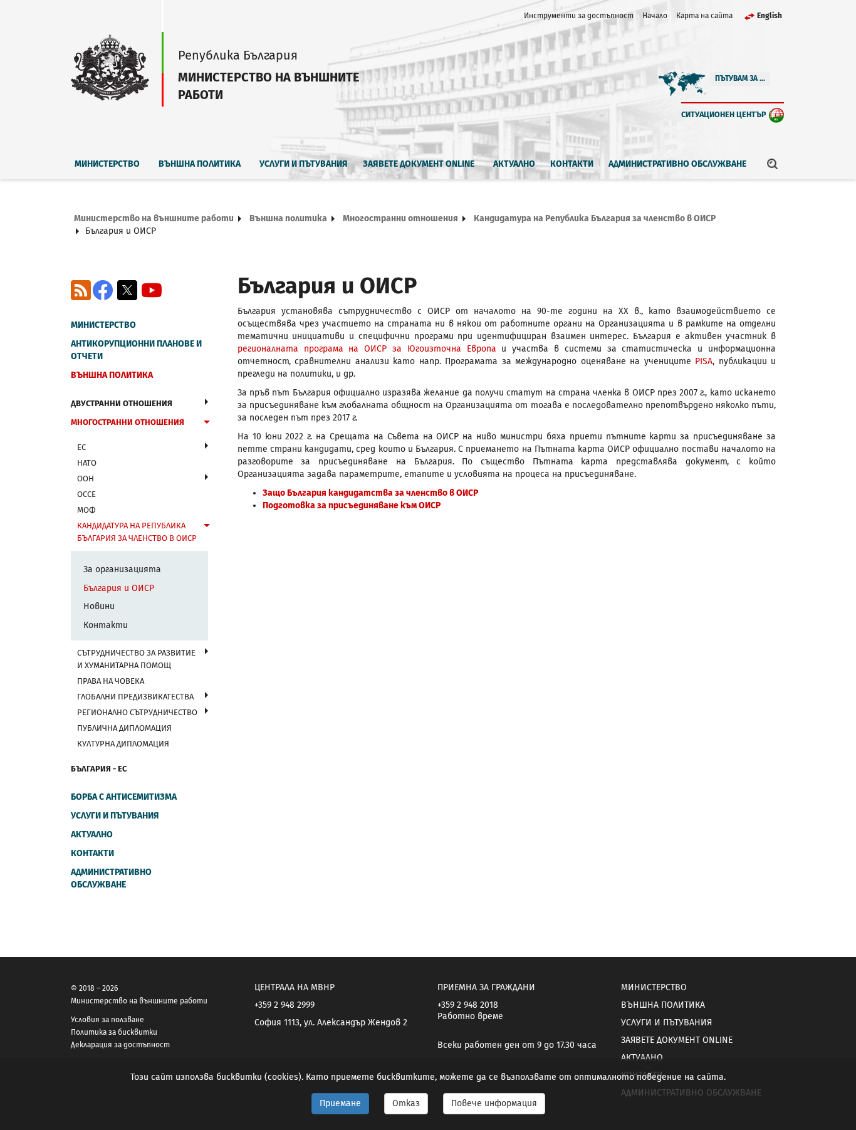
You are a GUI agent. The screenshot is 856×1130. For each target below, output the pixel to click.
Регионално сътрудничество (137, 712)
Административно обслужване (677, 164)
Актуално (514, 164)
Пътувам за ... (740, 78)
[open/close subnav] (206, 402)
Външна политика (200, 164)
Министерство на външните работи (154, 218)
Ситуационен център (723, 114)
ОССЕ (86, 494)
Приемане (340, 1103)
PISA (703, 361)
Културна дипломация (123, 743)
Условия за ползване (107, 1019)
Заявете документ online (418, 164)
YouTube (152, 290)
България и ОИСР (118, 588)
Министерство (107, 164)
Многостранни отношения (400, 218)
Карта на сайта (704, 15)
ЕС (81, 447)
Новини (99, 606)
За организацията (122, 569)
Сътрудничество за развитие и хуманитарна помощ (136, 659)
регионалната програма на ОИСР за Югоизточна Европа (366, 348)
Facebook (103, 290)
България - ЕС (99, 768)
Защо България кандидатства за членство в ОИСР (370, 493)
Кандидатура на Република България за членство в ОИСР (595, 218)
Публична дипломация (124, 728)
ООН (85, 478)
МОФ (86, 510)
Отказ (406, 1103)
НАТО (87, 463)
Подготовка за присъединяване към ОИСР (352, 505)
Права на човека (110, 681)
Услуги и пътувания (303, 164)
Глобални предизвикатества (135, 696)
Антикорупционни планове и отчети (136, 350)
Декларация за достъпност (120, 1044)
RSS (81, 290)
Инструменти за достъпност (579, 15)
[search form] (772, 163)
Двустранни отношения (121, 403)
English (769, 15)
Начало (654, 15)
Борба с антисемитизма (124, 797)
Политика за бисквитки (114, 1032)
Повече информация (494, 1103)
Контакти (571, 164)
